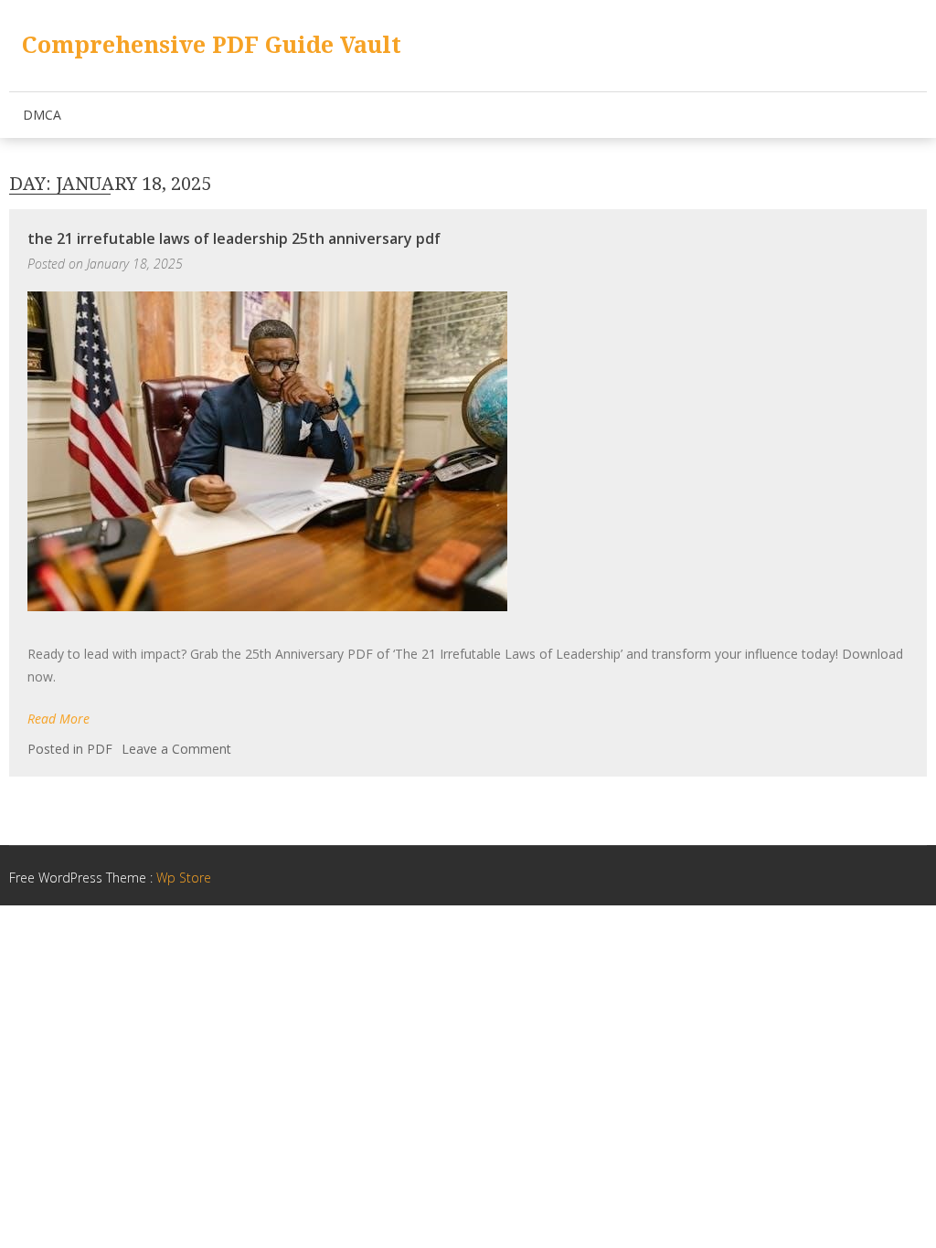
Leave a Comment (176, 748)
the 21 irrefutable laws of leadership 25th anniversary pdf (234, 238)
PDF (99, 748)
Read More (58, 718)
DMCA (42, 114)
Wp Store (183, 877)
